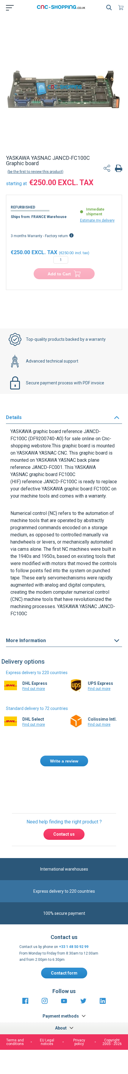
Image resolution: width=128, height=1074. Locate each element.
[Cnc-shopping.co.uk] (62, 7)
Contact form (64, 973)
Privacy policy (79, 1042)
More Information (26, 640)
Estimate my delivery (97, 220)
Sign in (72, 787)
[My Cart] (122, 7)
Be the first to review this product (35, 172)
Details (14, 417)
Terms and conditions (15, 1042)
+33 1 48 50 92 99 (73, 947)
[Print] (118, 169)
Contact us (64, 834)
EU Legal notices (47, 1042)
